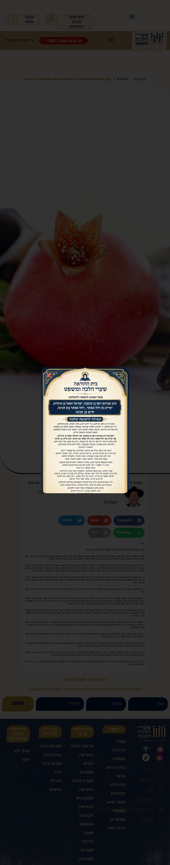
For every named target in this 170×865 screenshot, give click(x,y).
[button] (49, 375)
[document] (85, 432)
